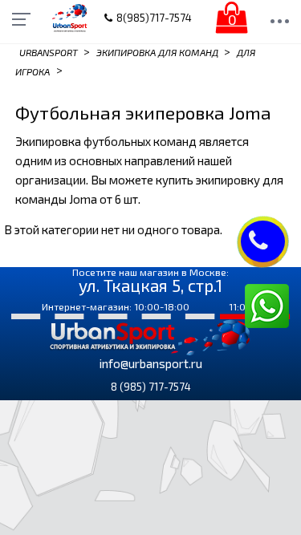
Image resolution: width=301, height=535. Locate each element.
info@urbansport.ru (151, 363)
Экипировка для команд (157, 52)
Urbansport (48, 52)
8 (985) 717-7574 (151, 386)
